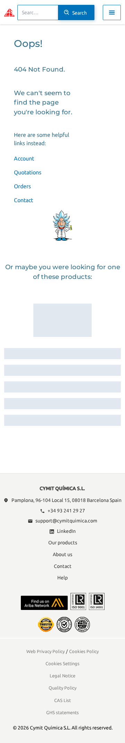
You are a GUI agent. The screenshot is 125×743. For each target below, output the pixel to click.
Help (62, 577)
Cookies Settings (62, 663)
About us (62, 554)
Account (24, 158)
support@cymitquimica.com (66, 520)
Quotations (27, 172)
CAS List (62, 700)
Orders (22, 186)
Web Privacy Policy (45, 651)
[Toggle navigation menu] (112, 12)
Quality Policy (62, 687)
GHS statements (62, 712)
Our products (62, 542)
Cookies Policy (84, 651)
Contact (23, 200)
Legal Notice (62, 675)
